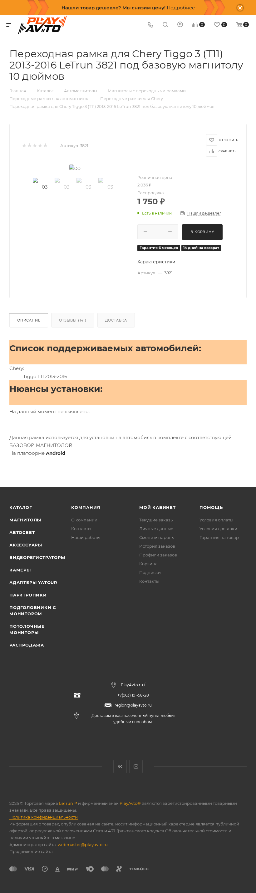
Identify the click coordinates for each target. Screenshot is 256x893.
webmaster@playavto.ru (83, 844)
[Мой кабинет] (180, 25)
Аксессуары (25, 544)
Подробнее (181, 8)
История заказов (157, 546)
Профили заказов (158, 554)
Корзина (148, 563)
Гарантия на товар (219, 537)
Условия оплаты (216, 519)
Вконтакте (120, 766)
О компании (84, 519)
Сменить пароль (156, 537)
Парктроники (28, 594)
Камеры (20, 569)
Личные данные (156, 528)
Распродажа (26, 644)
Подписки (150, 572)
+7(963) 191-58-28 (133, 695)
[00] (75, 168)
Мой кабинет (157, 507)
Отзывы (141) (72, 320)
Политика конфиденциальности (43, 816)
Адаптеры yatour (33, 582)
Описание (28, 320)
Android (55, 453)
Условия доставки (218, 528)
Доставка (116, 320)
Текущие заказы (156, 519)
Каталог (20, 507)
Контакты (81, 528)
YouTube (136, 766)
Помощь (211, 507)
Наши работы (85, 537)
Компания (85, 507)
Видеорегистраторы (37, 557)
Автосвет (22, 532)
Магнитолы (25, 519)
